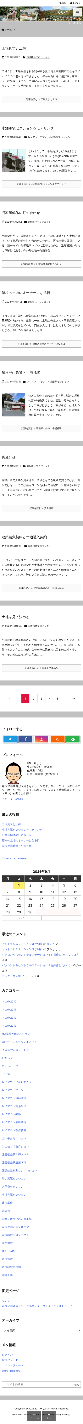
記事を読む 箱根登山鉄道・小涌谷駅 (41, 428)
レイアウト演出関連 (14, 1122)
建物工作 (7, 1202)
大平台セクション (13, 1186)
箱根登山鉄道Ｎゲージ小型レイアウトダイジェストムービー (38, 1306)
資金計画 (9, 457)
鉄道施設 (7, 1259)
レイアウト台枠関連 (14, 1098)
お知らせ (7, 1057)
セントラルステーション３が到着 (22, 943)
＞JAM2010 (9, 1001)
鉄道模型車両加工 (13, 1267)
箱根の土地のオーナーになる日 (26, 293)
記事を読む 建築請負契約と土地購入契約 (41, 588)
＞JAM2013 (9, 1025)
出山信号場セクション (15, 1146)
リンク (6, 1300)
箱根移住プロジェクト (38, 57)
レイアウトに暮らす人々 (17, 1082)
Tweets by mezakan (14, 858)
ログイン (7, 1354)
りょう (51, 943)
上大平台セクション (14, 1138)
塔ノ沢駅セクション (14, 1178)
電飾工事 (7, 1275)
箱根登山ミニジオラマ (15, 1226)
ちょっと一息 (10, 1065)
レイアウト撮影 (11, 1114)
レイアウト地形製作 (14, 1106)
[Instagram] (41, 739)
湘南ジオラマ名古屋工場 (17, 1218)
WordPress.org (11, 1370)
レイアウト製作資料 (14, 1130)
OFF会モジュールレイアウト (19, 1041)
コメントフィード (13, 1365)
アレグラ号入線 (11, 976)
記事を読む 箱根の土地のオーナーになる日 (41, 343)
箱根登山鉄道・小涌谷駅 (21, 373)
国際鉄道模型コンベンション (19, 1170)
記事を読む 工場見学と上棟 (41, 99)
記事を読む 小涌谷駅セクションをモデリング (41, 184)
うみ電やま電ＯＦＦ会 (15, 1049)
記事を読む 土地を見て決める (41, 668)
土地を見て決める (16, 617)
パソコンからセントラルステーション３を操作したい (34, 954)
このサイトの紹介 (13, 799)
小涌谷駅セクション (59, 137)
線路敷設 (7, 1242)
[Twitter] (10, 739)
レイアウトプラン (37, 137)
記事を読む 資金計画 (41, 508)
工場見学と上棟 (14, 48)
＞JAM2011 (9, 1009)
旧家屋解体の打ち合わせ (21, 213)
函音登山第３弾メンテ (15, 1154)
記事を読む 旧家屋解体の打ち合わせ (41, 263)
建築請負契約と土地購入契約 (24, 537)
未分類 (6, 1210)
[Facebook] (26, 739)
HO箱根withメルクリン (16, 1033)
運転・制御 (8, 1251)
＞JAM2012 (9, 1017)
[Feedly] (73, 739)
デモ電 (6, 1073)
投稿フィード (10, 1360)
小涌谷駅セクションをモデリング (28, 128)
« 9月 (22, 917)
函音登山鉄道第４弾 (14, 1162)
